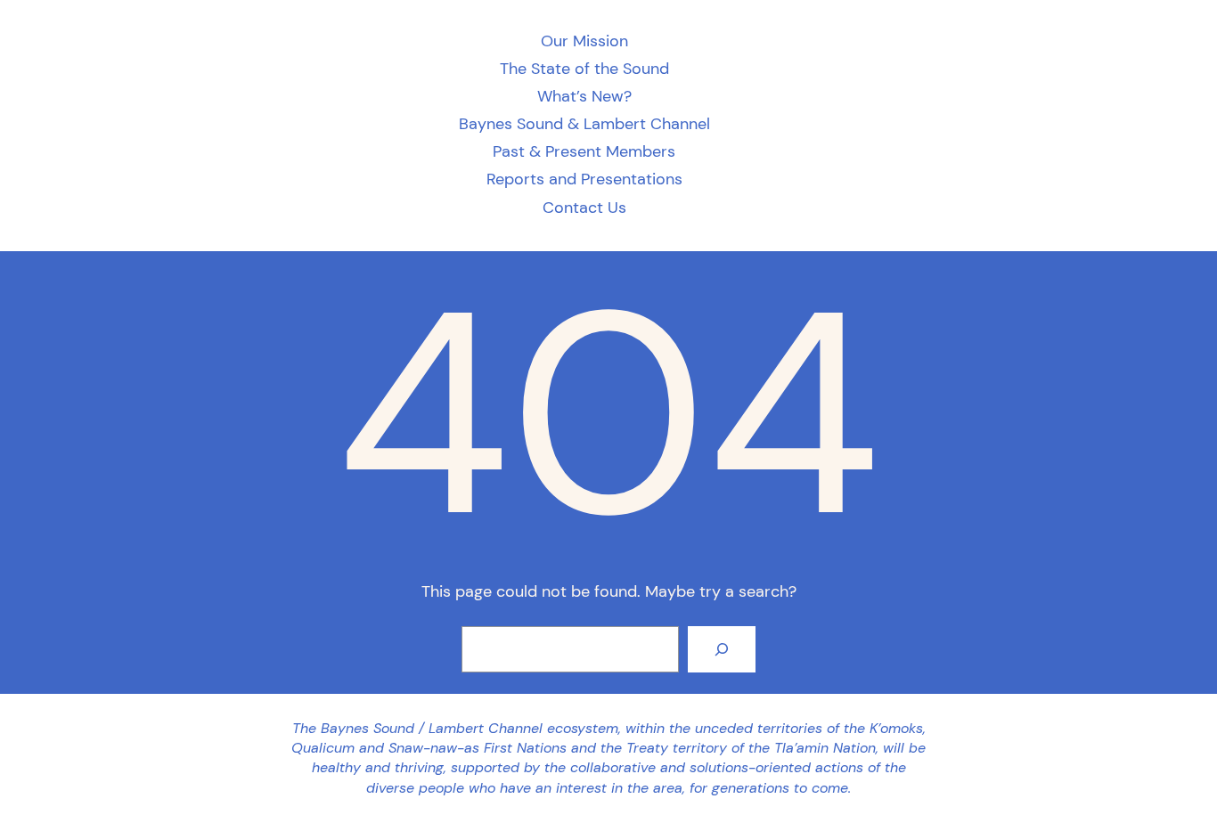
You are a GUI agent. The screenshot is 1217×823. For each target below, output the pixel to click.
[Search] (722, 649)
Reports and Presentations (584, 179)
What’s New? (584, 97)
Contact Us (584, 208)
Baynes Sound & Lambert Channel (584, 124)
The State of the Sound (584, 69)
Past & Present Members (584, 152)
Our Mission (584, 41)
